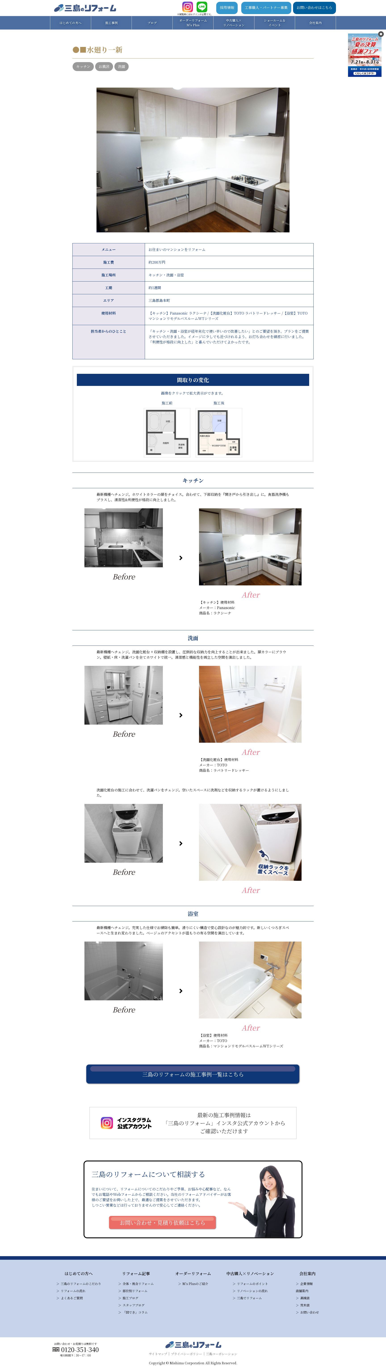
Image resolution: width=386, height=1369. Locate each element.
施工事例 (111, 23)
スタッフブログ (134, 1305)
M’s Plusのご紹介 (195, 1283)
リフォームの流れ (73, 1291)
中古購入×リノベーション (234, 22)
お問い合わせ (309, 1312)
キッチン (83, 66)
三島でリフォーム (249, 1298)
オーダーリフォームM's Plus (193, 22)
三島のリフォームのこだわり (81, 1283)
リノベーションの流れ (252, 1291)
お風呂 (104, 66)
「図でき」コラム (135, 1312)
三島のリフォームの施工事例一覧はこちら (193, 1074)
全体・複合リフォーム (138, 1283)
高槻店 (305, 1298)
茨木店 (305, 1305)
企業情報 (306, 1283)
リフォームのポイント (252, 1283)
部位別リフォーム (135, 1291)
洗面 (121, 66)
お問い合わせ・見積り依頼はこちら (163, 1222)
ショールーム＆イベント (275, 22)
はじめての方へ (71, 23)
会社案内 (315, 23)
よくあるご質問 (72, 1298)
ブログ (152, 23)
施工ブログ (130, 1298)
